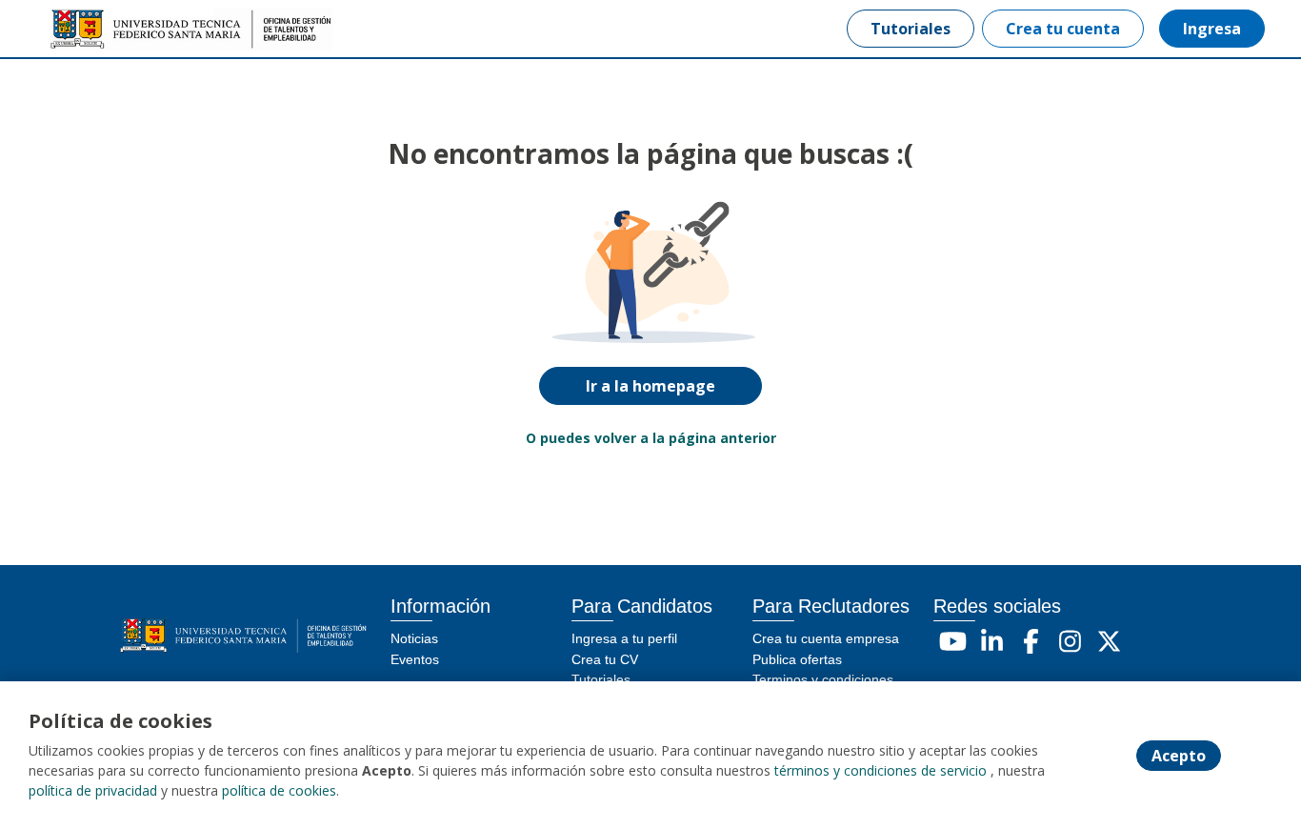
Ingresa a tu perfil (624, 638)
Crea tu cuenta (1063, 28)
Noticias (414, 638)
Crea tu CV (604, 659)
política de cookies (279, 790)
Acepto (1178, 755)
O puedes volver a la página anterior (651, 438)
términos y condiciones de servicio (880, 770)
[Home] (110, 29)
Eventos (414, 659)
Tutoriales (911, 28)
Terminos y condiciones (822, 679)
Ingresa (1212, 28)
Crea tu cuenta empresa (825, 638)
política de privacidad (93, 790)
